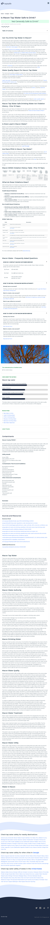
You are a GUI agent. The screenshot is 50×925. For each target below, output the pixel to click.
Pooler (24, 861)
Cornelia (15, 863)
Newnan (9, 859)
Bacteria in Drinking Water (10, 420)
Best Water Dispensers (9, 422)
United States (36, 869)
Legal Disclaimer (26, 908)
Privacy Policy (14, 908)
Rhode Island (20, 879)
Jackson (25, 839)
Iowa (24, 874)
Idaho (13, 874)
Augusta (7, 855)
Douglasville (39, 859)
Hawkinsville (30, 839)
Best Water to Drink (8, 413)
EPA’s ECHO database (14, 49)
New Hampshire (5, 877)
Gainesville (22, 855)
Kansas (27, 874)
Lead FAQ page (25, 146)
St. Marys (13, 859)
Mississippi (21, 875)
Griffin (9, 841)
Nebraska (35, 875)
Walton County (26, 845)
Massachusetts (4, 875)
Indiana (21, 874)
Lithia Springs (45, 863)
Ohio (42, 877)
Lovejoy (25, 843)
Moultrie (39, 863)
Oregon (8, 879)
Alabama (3, 872)
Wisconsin (27, 881)
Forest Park (45, 845)
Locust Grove (4, 841)
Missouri (26, 875)
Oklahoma (3, 879)
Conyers (34, 843)
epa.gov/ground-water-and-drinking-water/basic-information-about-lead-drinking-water (23, 527)
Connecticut (30, 872)
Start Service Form (7, 326)
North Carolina (30, 877)
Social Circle (20, 843)
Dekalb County (28, 847)
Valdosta (3, 857)
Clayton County (19, 845)
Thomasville (32, 861)
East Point (23, 859)
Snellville (39, 847)
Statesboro (3, 859)
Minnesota (15, 875)
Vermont (6, 881)
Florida (2, 874)
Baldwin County (43, 837)
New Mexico (18, 877)
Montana (30, 875)
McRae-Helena (38, 845)
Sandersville (26, 841)
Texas (46, 879)
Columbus (17, 855)
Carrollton (45, 857)
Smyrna (26, 857)
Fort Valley (32, 837)
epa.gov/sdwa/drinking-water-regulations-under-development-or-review (20, 523)
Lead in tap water (6, 80)
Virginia (10, 881)
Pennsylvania (14, 879)
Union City (3, 849)
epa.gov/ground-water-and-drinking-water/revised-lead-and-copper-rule (19, 531)
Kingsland (18, 865)
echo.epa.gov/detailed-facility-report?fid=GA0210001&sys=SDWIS (17, 521)
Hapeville (22, 847)
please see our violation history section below (25, 52)
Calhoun (33, 859)
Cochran (15, 839)
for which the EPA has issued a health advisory (35, 93)
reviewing (10, 65)
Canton (16, 861)
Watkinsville (17, 847)
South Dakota (35, 879)
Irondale (38, 843)
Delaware (36, 872)
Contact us (4, 908)
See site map (4, 916)
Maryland (45, 874)
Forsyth (23, 837)
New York (23, 877)
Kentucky (31, 874)
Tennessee (41, 879)
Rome (12, 857)
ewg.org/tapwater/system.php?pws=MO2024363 (14, 547)
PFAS (38, 67)
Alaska (7, 872)
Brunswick (31, 857)
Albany (43, 855)
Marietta (16, 857)
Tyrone (12, 847)
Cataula (35, 847)
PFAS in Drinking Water (9, 417)
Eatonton (20, 839)
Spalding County (19, 841)
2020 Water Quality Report (16, 74)
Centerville (10, 837)
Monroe (33, 845)
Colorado (25, 872)
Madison (36, 841)
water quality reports (39, 99)
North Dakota (37, 877)
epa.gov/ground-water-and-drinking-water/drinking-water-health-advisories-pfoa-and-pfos (24, 533)
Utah (2, 881)
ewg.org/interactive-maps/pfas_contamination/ (13, 539)
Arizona (11, 872)
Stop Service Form (7, 338)
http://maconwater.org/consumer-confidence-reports (15, 535)
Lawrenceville (11, 861)
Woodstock (45, 859)
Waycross (38, 861)
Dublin (13, 841)
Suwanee (20, 863)
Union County (9, 863)
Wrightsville (4, 843)
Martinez (29, 859)
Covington (14, 843)
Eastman (32, 841)
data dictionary (26, 250)
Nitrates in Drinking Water (10, 419)
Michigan (10, 875)
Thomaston (36, 839)
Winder (41, 857)
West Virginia (22, 881)
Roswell (39, 855)
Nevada (39, 875)
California (20, 872)
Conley (2, 847)
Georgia (36, 852)
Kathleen (27, 837)
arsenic (33, 87)
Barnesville (10, 839)
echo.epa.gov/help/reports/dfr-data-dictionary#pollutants (16, 541)
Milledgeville (4, 839)
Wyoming (32, 881)
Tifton (27, 861)
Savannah (11, 855)
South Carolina (28, 879)
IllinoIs (17, 874)
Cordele (30, 843)
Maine (40, 874)
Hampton (9, 843)
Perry (37, 837)
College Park (45, 847)
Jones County (4, 837)
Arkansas (15, 872)
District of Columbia (43, 872)
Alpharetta (8, 857)
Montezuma (42, 839)
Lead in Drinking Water (9, 415)
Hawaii (10, 874)
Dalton (46, 855)
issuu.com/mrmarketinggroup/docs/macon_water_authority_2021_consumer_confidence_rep (25, 525)
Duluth (20, 861)
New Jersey (12, 877)
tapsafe (7, 3)
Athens (35, 855)
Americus (43, 843)
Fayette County (11, 845)
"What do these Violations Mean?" (36, 110)
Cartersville (21, 857)
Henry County (42, 841)
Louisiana (36, 874)
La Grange (18, 859)
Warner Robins (17, 837)
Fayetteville (4, 845)
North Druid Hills (5, 865)
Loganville (7, 847)
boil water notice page (11, 47)
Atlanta (3, 855)
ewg (35, 159)
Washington (15, 881)
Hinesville (36, 857)
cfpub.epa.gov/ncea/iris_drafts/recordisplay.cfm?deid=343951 (16, 529)
